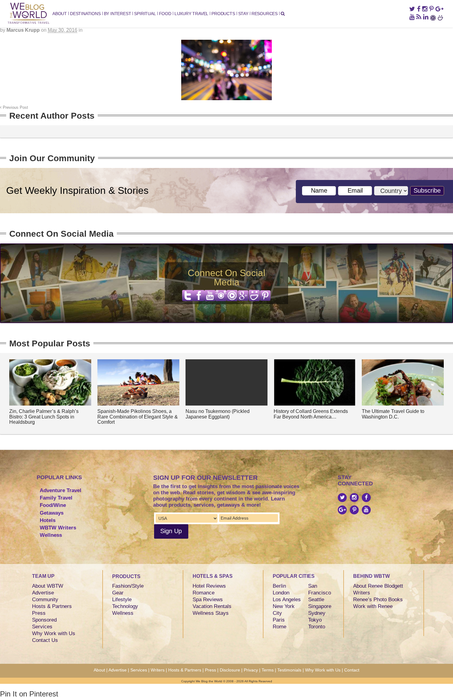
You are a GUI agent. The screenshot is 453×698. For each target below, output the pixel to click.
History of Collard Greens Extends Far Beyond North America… (311, 414)
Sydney (316, 613)
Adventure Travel (60, 490)
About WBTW (47, 586)
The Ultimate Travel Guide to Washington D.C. (393, 414)
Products (223, 13)
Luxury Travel (191, 13)
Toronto (316, 627)
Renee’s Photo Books (378, 599)
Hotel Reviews (209, 586)
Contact (351, 669)
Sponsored (44, 620)
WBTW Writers (58, 528)
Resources (264, 13)
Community (45, 599)
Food (165, 13)
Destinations (85, 13)
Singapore (319, 606)
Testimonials (289, 669)
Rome (279, 627)
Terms (268, 669)
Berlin (279, 586)
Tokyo (315, 620)
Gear (118, 593)
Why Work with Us (53, 633)
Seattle (316, 599)
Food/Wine (53, 505)
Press (39, 613)
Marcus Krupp (23, 30)
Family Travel (56, 498)
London (281, 593)
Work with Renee (373, 606)
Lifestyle (122, 599)
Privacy (251, 669)
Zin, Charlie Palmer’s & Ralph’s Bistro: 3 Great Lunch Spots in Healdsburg (44, 417)
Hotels (47, 520)
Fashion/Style (128, 586)
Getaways (51, 513)
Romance (203, 593)
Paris (279, 620)
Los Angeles (287, 599)
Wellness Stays (211, 613)
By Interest (117, 13)
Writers (361, 593)
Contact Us (45, 640)
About (59, 13)
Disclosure (230, 669)
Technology (125, 606)
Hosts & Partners (52, 606)
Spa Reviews (208, 599)
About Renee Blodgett (378, 586)
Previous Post (15, 107)
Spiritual (145, 13)
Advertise (43, 593)
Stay (243, 13)
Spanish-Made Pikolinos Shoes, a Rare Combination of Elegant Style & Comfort (137, 417)
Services (42, 627)
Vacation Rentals (212, 606)
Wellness (51, 535)
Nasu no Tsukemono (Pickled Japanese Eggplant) (218, 414)
